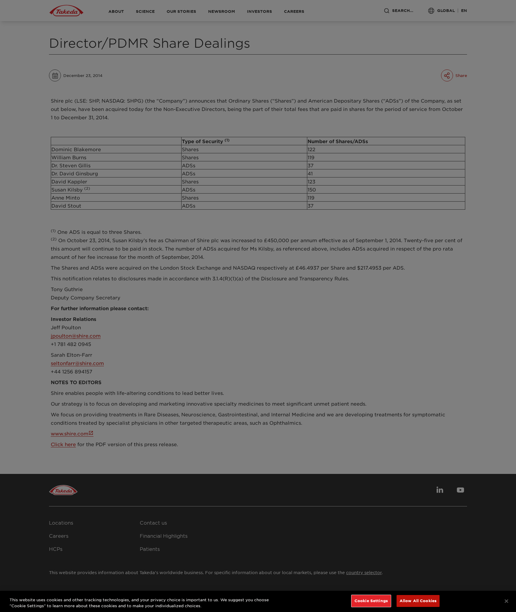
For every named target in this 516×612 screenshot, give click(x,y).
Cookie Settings (371, 600)
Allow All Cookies (418, 600)
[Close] (506, 601)
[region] (258, 601)
